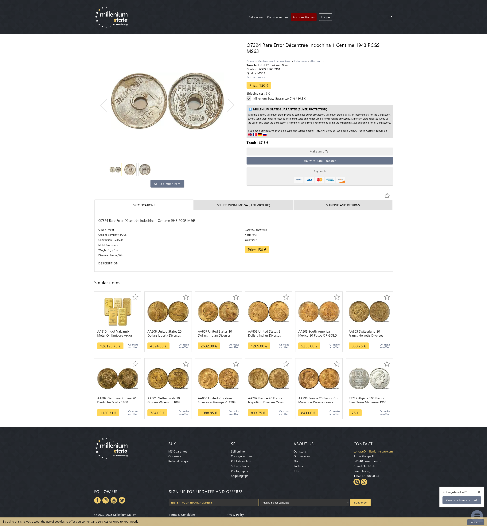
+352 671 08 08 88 (366, 476)
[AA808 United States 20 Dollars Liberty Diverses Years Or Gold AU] (168, 311)
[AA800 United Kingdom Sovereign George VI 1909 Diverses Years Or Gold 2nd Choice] (218, 378)
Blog (296, 461)
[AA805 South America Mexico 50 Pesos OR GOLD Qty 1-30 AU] (318, 311)
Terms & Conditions (182, 514)
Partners (299, 466)
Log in (325, 17)
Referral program (179, 461)
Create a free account (461, 500)
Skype (356, 482)
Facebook (97, 500)
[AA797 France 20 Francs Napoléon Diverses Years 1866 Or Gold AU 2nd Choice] (268, 378)
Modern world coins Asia (274, 61)
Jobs (296, 471)
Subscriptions (240, 466)
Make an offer (320, 151)
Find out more (256, 77)
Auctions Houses (304, 17)
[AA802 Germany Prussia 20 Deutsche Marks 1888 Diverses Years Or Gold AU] (117, 378)
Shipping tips (239, 476)
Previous (107, 105)
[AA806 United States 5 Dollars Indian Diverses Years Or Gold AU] (268, 311)
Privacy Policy (235, 514)
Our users (174, 456)
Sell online (256, 17)
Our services (302, 456)
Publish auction (241, 461)
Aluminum (317, 61)
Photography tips (242, 471)
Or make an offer (133, 346)
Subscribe (360, 502)
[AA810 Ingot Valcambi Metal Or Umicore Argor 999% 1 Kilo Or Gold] (117, 311)
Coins (250, 61)
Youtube (114, 500)
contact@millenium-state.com (373, 451)
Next (228, 105)
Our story (300, 451)
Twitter (122, 500)
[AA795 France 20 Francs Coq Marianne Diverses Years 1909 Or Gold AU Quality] (318, 378)
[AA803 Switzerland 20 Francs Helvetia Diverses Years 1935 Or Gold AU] (369, 311)
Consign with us (277, 17)
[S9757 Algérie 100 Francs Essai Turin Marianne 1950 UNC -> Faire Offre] (369, 378)
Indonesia (300, 61)
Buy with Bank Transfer (319, 161)
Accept (475, 522)
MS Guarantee (177, 451)
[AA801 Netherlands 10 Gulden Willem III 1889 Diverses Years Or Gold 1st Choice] (168, 378)
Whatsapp (364, 482)
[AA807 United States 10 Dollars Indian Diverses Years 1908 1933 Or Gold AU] (218, 311)
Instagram (105, 500)
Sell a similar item (167, 184)
